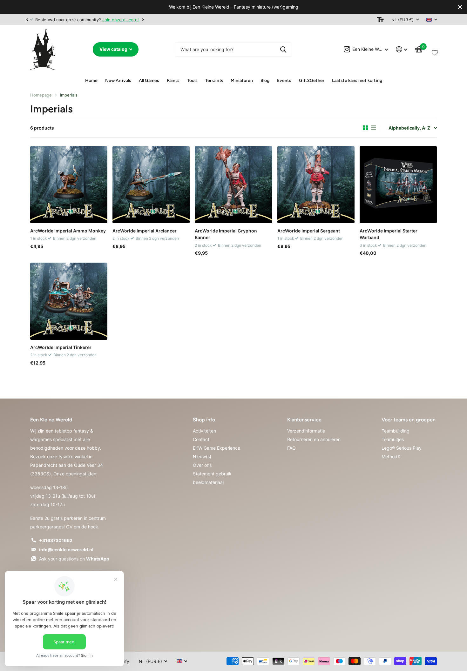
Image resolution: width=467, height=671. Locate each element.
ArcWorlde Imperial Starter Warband (388, 234)
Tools (192, 80)
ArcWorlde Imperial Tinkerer (60, 347)
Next (143, 19)
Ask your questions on (74, 558)
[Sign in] (401, 49)
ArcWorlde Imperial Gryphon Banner (226, 234)
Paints (173, 80)
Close (460, 7)
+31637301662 (55, 540)
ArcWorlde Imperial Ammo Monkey (68, 230)
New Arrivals (118, 80)
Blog (265, 80)
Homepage (41, 94)
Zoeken (283, 49)
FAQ (291, 448)
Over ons (202, 465)
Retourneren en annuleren (314, 439)
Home (91, 80)
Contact (201, 439)
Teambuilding (395, 430)
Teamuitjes (393, 439)
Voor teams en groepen (409, 420)
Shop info (204, 420)
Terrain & (214, 80)
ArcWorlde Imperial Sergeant (308, 230)
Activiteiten (204, 430)
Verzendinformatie (306, 430)
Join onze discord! (120, 19)
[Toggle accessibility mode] (380, 20)
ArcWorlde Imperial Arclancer (144, 230)
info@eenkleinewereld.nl (66, 549)
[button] (27, 19)
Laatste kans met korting (357, 80)
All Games (149, 80)
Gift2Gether (311, 80)
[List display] (373, 128)
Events (284, 80)
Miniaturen (242, 80)
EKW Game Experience (216, 448)
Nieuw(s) (202, 456)
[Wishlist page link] (435, 51)
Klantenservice (304, 420)
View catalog (113, 49)
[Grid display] (365, 128)
